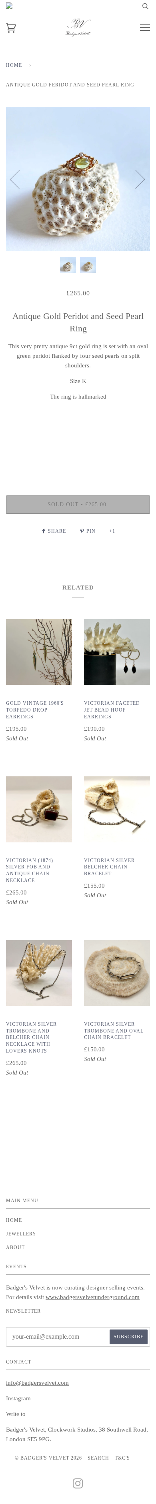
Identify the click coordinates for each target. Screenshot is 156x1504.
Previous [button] (19, 179)
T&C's (122, 1458)
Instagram (18, 1398)
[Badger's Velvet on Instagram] (78, 1486)
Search (98, 1458)
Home (14, 65)
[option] (78, 179)
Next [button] (135, 179)
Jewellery (21, 1234)
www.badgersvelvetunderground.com (93, 1297)
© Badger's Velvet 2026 (48, 1458)
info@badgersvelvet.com (37, 1383)
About (15, 1247)
